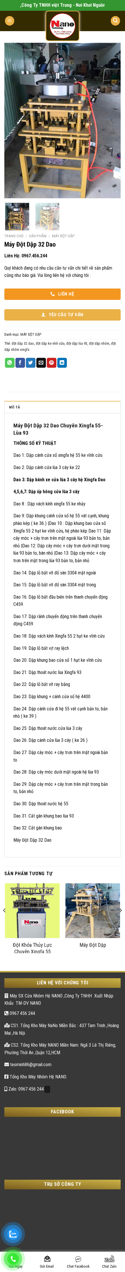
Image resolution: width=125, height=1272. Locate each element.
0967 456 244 (21, 1013)
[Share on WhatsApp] (10, 363)
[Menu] (9, 21)
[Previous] (14, 120)
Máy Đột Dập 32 (31, 425)
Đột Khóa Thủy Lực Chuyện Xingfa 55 (32, 947)
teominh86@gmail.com (30, 1064)
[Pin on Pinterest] (51, 363)
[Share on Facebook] (20, 363)
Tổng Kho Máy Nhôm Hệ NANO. (37, 1077)
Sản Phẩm (38, 235)
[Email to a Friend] (41, 363)
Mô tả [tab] (14, 407)
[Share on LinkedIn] (62, 363)
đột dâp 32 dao (23, 343)
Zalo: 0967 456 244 (25, 1089)
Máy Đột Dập (93, 945)
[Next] (111, 120)
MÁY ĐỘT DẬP (63, 235)
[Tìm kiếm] (115, 21)
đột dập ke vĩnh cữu (50, 343)
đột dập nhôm (99, 343)
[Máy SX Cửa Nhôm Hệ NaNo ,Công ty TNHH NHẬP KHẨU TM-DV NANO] (62, 26)
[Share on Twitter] (30, 363)
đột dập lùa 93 (76, 343)
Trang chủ (14, 235)
